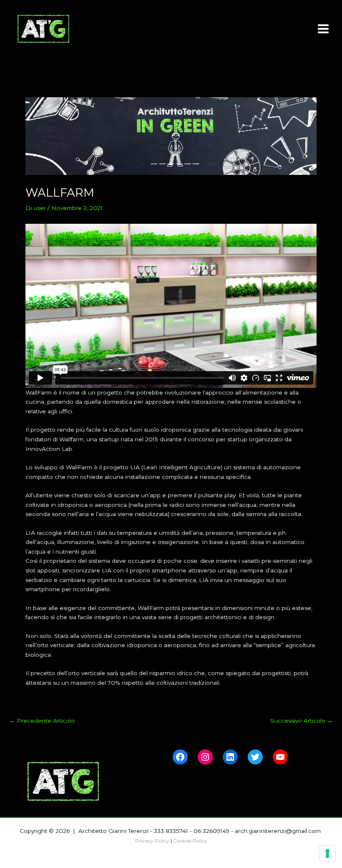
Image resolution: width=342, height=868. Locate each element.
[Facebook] (180, 756)
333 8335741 (171, 831)
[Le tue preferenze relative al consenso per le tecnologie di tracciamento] (327, 853)
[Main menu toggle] (323, 29)
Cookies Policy (190, 841)
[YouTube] (280, 756)
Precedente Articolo (42, 721)
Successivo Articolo (301, 721)
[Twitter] (255, 756)
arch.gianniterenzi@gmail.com (278, 831)
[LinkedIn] (230, 756)
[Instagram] (205, 756)
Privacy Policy (152, 841)
